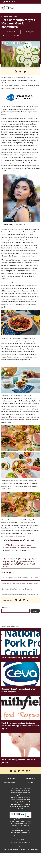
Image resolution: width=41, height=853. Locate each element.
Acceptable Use (25, 849)
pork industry (21, 563)
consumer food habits (15, 558)
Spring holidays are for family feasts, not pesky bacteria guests (20, 583)
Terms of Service (7, 849)
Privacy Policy (16, 849)
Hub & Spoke (23, 846)
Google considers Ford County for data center (17, 589)
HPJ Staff (12, 32)
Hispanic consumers (18, 560)
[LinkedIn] (25, 72)
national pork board (23, 561)
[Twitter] (20, 72)
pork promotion (15, 564)
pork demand (12, 563)
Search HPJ (5, 607)
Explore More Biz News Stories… (13, 36)
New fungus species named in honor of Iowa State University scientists (20, 595)
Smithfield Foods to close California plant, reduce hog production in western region (20, 726)
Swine (15, 17)
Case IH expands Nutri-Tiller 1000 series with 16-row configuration (20, 578)
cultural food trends (28, 558)
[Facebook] (15, 72)
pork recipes (24, 564)
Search (35, 611)
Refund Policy (34, 849)
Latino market (29, 560)
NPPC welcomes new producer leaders (18, 545)
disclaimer (23, 835)
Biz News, (4, 17)
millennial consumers (9, 561)
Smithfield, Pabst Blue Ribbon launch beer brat (20, 548)
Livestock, (10, 17)
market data (26, 819)
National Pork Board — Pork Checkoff (17, 550)
